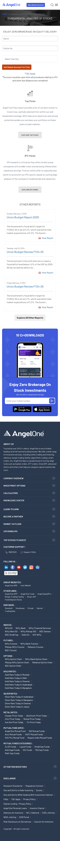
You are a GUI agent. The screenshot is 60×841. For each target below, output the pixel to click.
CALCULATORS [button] (10, 493)
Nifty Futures (11, 643)
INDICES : (7, 625)
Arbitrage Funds (12, 750)
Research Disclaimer (13, 786)
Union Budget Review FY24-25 (25, 251)
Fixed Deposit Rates (13, 599)
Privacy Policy (29, 799)
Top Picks (30, 101)
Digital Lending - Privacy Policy (17, 804)
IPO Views (30, 155)
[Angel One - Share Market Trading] (11, 5)
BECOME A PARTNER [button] (13, 516)
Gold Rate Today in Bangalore (18, 688)
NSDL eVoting (9, 817)
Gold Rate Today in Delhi (16, 678)
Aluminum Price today (36, 715)
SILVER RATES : (10, 693)
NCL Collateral (32, 812)
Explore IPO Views (30, 190)
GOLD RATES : (10, 671)
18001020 (13, 552)
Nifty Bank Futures (29, 643)
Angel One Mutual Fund (15, 731)
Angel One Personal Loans (15, 808)
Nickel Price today (32, 719)
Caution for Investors (43, 821)
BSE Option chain (13, 665)
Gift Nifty (37, 634)
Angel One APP (11, 594)
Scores (39, 790)
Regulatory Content (34, 786)
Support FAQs (30, 552)
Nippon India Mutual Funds (39, 737)
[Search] (52, 4)
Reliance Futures (35, 647)
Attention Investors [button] (15, 766)
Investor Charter (37, 808)
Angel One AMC (11, 585)
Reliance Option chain (42, 662)
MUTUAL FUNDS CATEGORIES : (18, 743)
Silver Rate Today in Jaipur (17, 706)
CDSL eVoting (48, 812)
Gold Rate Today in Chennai (17, 681)
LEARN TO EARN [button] (11, 509)
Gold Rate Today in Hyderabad (18, 684)
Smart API (31, 597)
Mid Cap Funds (42, 750)
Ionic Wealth (26, 585)
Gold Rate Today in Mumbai (17, 674)
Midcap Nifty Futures (14, 647)
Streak (30, 608)
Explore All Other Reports (30, 317)
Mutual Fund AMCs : (14, 728)
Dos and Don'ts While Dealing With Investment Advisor (28, 795)
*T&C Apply (30, 73)
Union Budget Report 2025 (23, 217)
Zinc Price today (12, 719)
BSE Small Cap (11, 634)
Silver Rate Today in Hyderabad (19, 696)
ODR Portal (24, 817)
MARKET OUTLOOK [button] (12, 524)
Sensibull (8, 608)
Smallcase (20, 608)
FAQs (5, 799)
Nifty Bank (21, 628)
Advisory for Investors (13, 812)
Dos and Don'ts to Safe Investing (18, 790)
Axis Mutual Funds (13, 734)
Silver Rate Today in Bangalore (19, 700)
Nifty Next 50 (11, 631)
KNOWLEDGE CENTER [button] (13, 500)
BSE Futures (11, 650)
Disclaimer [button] (9, 778)
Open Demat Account (36, 5)
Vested (40, 608)
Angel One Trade (27, 594)
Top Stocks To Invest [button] (14, 540)
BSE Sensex (45, 631)
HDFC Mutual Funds (34, 734)
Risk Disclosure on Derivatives (17, 821)
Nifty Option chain (13, 659)
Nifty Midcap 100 (28, 631)
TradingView (10, 611)
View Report (47, 238)
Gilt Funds (27, 750)
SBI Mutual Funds (37, 731)
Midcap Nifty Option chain (17, 662)
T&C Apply (15, 799)
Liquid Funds (25, 746)
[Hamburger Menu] (56, 4)
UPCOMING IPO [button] (10, 531)
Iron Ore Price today (14, 722)
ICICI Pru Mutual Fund (14, 737)
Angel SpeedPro (44, 594)
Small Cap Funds (42, 746)
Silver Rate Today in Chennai (18, 703)
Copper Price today (14, 715)
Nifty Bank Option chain (36, 659)
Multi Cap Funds (12, 753)
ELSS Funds (10, 746)
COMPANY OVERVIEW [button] (13, 478)
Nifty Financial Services (40, 628)
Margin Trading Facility (14, 597)
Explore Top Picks (29, 135)
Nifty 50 (8, 628)
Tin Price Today (34, 722)
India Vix (25, 634)
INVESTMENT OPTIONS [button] (14, 485)
